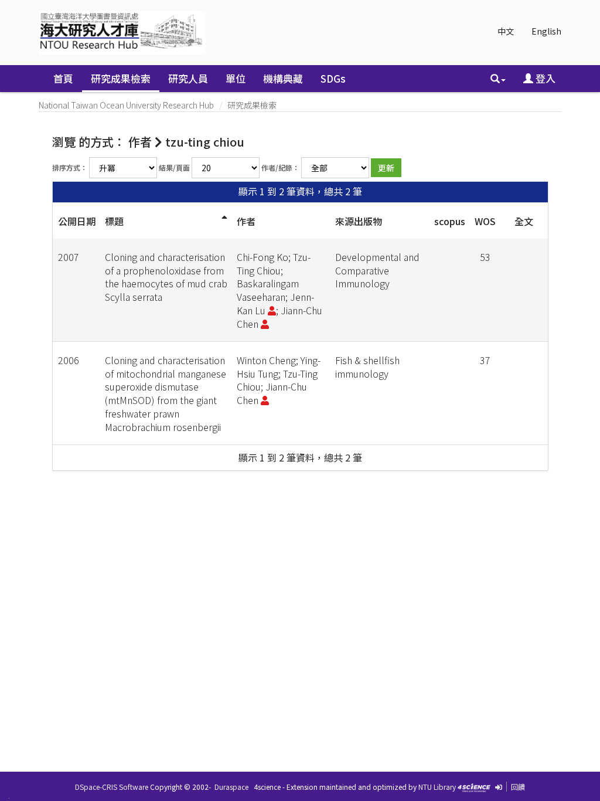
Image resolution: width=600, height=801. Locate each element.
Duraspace (231, 787)
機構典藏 (283, 78)
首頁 (63, 78)
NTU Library (437, 787)
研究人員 (188, 78)
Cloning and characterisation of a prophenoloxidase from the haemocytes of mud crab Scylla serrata (166, 277)
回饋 (518, 787)
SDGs (333, 78)
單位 (236, 78)
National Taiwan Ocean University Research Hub (126, 105)
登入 (544, 78)
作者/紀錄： (280, 167)
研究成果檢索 (121, 78)
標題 (114, 221)
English (546, 31)
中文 (505, 31)
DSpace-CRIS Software (111, 787)
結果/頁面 (174, 167)
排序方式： (69, 167)
